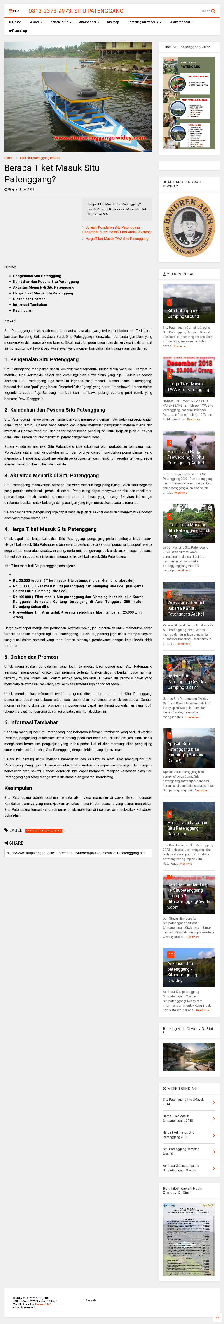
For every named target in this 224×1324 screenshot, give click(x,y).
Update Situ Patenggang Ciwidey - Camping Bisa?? (188, 681)
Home (16, 22)
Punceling (19, 31)
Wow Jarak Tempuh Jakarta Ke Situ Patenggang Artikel (186, 608)
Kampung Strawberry (143, 22)
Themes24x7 (43, 1304)
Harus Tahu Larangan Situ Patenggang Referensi (187, 828)
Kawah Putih (59, 22)
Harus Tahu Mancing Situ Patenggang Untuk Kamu (188, 530)
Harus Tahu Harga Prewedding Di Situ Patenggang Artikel (185, 457)
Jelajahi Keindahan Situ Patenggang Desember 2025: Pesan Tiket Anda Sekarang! (117, 229)
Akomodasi (87, 22)
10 (170, 954)
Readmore (180, 346)
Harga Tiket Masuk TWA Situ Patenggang (117, 239)
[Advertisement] (41, 227)
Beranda (91, 1300)
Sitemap (113, 22)
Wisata (35, 22)
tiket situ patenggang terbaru (40, 158)
